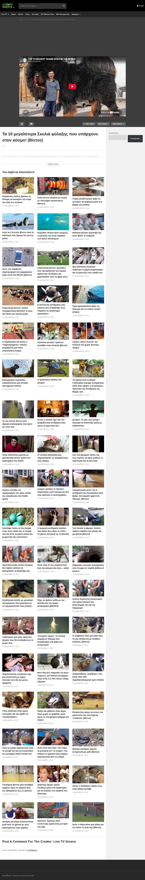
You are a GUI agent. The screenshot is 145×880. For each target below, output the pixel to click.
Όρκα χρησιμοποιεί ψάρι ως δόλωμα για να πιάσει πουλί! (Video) (86, 309)
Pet (3, 146)
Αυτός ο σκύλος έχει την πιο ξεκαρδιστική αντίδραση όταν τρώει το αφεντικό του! (51, 423)
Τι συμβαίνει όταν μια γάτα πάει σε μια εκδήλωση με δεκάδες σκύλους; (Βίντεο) (87, 639)
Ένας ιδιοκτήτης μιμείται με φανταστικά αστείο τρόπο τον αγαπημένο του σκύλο (16, 458)
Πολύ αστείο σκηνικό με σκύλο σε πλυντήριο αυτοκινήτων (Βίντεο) (52, 201)
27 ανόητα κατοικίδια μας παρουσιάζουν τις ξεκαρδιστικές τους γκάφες (52, 458)
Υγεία (27, 14)
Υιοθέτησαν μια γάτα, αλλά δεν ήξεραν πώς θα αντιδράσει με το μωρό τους (17, 640)
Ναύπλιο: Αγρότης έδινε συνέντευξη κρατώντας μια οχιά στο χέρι (52, 824)
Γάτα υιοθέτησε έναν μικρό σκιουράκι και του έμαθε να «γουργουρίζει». (15, 714)
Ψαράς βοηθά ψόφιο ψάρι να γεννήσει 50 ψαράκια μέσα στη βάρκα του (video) (87, 202)
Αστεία (20, 14)
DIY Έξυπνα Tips (47, 14)
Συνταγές (35, 14)
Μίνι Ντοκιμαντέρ (62, 14)
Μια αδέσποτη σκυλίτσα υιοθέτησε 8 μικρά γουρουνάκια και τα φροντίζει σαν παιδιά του (87, 270)
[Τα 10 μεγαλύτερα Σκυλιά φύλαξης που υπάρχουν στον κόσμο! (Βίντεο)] (18, 185)
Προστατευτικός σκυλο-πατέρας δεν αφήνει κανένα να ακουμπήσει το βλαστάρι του (17, 568)
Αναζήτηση (113, 133)
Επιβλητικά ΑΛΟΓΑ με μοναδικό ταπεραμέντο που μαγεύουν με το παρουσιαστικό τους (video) (17, 603)
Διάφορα (75, 14)
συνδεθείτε (32, 850)
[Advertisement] (72, 39)
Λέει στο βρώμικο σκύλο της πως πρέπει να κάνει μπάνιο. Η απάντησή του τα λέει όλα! (87, 458)
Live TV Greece (64, 841)
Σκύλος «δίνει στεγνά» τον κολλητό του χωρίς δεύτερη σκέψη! (85, 345)
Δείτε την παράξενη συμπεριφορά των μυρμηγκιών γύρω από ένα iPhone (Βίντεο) (17, 272)
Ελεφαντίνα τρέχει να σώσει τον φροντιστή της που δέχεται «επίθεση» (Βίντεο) (87, 715)
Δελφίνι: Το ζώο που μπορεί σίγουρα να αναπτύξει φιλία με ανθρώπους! (87, 423)
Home (13, 14)
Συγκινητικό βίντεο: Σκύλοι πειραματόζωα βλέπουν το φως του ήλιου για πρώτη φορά (17, 311)
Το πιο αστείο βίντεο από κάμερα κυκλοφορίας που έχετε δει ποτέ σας (17, 424)
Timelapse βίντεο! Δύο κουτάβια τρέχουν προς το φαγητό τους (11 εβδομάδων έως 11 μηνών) (17, 788)
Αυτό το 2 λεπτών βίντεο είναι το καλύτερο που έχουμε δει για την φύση (18, 235)
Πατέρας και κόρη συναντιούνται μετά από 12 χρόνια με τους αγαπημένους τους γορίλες (17, 825)
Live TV (4, 14)
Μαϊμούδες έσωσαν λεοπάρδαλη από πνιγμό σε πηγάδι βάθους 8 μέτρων (88, 568)
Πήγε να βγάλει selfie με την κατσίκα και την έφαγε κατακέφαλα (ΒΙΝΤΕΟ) (51, 603)
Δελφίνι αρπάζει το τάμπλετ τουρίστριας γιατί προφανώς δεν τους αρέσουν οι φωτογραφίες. (53, 492)
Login (141, 6)
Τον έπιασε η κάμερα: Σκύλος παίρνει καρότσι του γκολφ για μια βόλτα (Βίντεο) (86, 531)
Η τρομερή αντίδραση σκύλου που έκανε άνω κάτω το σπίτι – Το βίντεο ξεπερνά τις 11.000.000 (53, 531)
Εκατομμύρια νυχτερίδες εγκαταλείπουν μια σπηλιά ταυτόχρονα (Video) (15, 383)
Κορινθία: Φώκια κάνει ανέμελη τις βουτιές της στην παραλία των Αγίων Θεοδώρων (52, 236)
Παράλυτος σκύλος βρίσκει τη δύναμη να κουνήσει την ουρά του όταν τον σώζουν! (16, 199)
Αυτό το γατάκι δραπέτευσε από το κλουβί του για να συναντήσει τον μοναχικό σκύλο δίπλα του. (17, 751)
